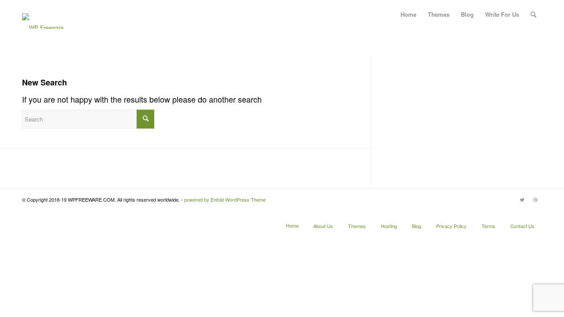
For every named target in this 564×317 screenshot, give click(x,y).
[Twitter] (522, 199)
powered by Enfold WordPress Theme (225, 199)
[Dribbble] (535, 199)
